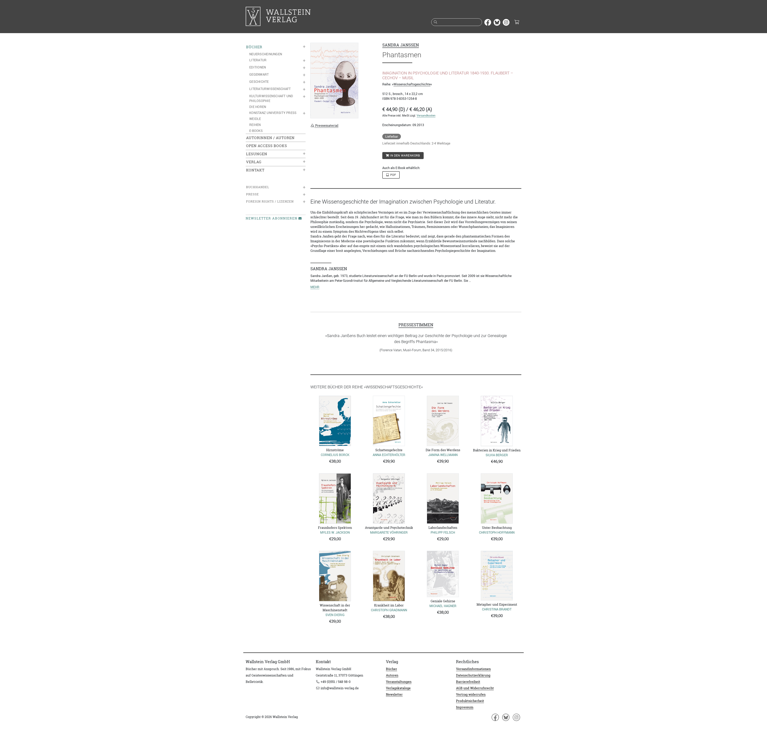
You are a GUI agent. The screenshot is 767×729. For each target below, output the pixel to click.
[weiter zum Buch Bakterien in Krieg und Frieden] (496, 421)
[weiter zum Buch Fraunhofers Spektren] (335, 498)
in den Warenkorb (404, 155)
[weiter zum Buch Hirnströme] (335, 421)
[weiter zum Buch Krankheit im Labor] (388, 576)
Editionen (257, 67)
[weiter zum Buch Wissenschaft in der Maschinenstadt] (335, 576)
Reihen (255, 125)
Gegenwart (259, 74)
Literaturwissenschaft (270, 89)
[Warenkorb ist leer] (516, 22)
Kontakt (255, 170)
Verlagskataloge (398, 688)
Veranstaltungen (398, 682)
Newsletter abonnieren (271, 218)
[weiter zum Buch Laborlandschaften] (442, 498)
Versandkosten (426, 115)
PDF (392, 174)
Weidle (255, 119)
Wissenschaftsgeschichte (411, 84)
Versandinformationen (473, 669)
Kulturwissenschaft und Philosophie (271, 98)
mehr (314, 287)
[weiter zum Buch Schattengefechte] (388, 421)
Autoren (392, 675)
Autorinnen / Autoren (270, 137)
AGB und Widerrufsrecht (475, 688)
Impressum (464, 707)
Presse (252, 194)
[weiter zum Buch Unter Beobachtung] (496, 498)
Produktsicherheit (470, 701)
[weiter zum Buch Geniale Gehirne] (442, 574)
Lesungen (256, 153)
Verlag (253, 161)
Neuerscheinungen (265, 54)
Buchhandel (257, 187)
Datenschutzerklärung (473, 675)
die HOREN (257, 107)
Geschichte (259, 81)
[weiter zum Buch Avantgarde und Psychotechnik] (388, 498)
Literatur (257, 60)
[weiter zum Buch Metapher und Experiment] (496, 575)
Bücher (254, 47)
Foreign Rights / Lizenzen (270, 201)
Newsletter (394, 694)
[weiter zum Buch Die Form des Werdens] (442, 421)
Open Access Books (266, 145)
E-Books (256, 131)
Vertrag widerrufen (471, 694)
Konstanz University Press (272, 113)
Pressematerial (326, 125)
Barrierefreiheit (468, 682)
